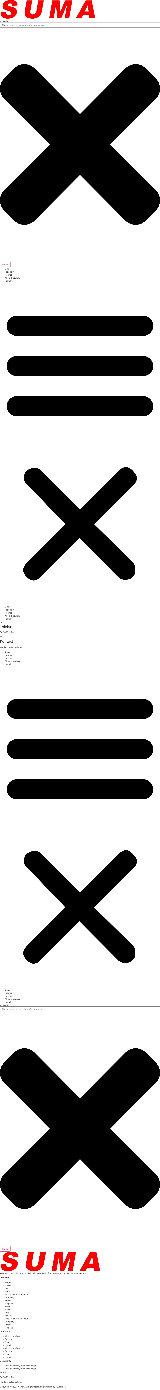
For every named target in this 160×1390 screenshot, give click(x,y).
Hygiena (9, 1303)
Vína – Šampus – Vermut (16, 1294)
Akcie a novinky (12, 278)
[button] (80, 443)
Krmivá (8, 1300)
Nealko (8, 1285)
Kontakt (8, 281)
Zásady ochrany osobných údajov (21, 1365)
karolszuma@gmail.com (11, 647)
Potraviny (9, 1297)
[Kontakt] (1, 637)
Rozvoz (8, 275)
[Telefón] (1, 622)
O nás (7, 269)
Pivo (7, 1288)
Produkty (9, 272)
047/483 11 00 (7, 632)
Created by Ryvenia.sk (55, 1386)
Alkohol (8, 1282)
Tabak (8, 1291)
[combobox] (80, 25)
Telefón (6, 626)
